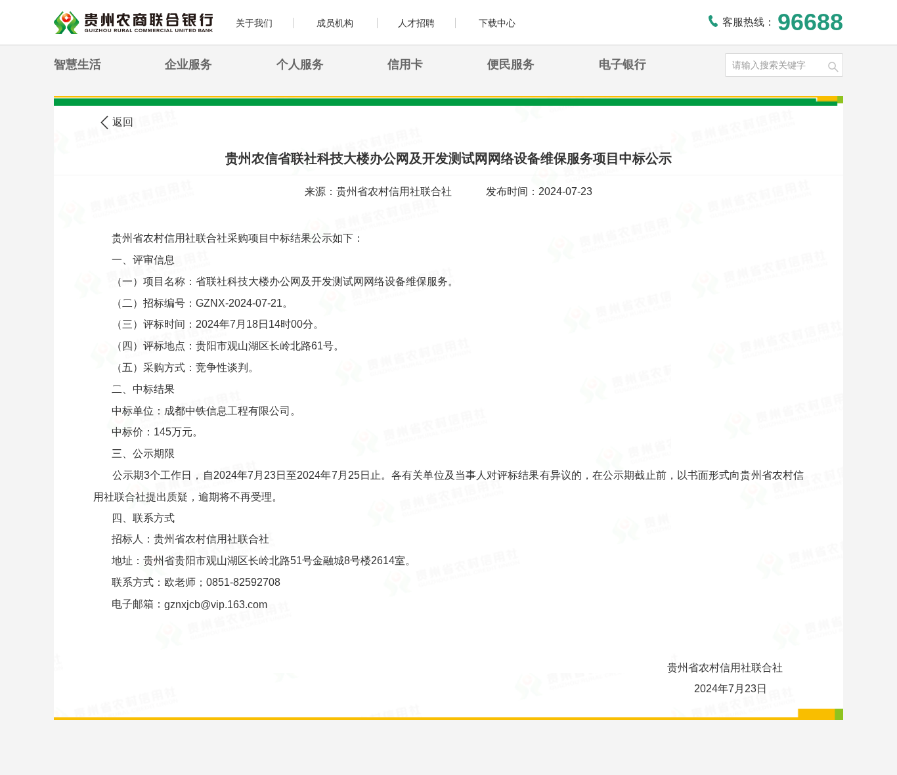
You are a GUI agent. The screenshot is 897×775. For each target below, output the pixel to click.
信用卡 (405, 64)
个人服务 (300, 64)
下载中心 (497, 23)
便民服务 (511, 64)
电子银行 (622, 64)
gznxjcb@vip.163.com (215, 603)
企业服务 (188, 64)
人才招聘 (416, 23)
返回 (122, 121)
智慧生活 (77, 64)
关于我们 (254, 23)
